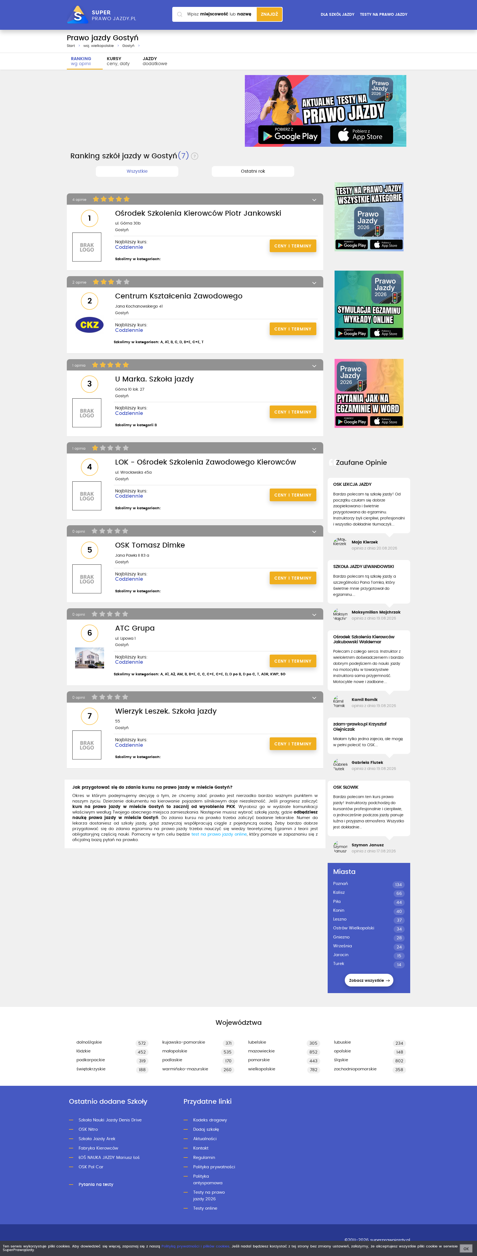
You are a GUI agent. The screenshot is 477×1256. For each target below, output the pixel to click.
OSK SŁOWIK (345, 787)
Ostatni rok (253, 171)
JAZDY (155, 61)
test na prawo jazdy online (219, 834)
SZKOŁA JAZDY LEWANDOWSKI (363, 566)
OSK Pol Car (91, 1167)
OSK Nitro (88, 1129)
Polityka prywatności (214, 1167)
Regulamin (204, 1158)
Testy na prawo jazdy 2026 (209, 1195)
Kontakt (200, 1148)
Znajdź (269, 14)
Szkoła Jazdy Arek (97, 1139)
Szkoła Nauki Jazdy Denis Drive (110, 1120)
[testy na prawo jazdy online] (369, 216)
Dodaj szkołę (206, 1129)
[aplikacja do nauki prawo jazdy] (325, 111)
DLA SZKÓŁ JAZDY (337, 15)
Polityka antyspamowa (207, 1179)
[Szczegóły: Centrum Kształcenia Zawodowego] (89, 325)
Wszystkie (137, 171)
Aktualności (205, 1139)
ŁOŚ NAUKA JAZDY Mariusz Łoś (109, 1158)
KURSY (118, 61)
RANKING (81, 61)
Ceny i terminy (293, 246)
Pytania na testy (96, 1185)
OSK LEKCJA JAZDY (352, 484)
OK (466, 1249)
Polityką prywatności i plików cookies (195, 1246)
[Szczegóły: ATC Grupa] (89, 658)
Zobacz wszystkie (367, 981)
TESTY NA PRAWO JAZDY (383, 15)
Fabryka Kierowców (98, 1148)
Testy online (205, 1208)
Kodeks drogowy (210, 1120)
